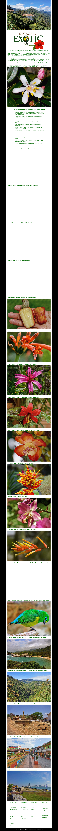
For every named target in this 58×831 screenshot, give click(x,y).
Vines (11, 821)
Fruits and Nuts (13, 807)
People (32, 807)
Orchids (11, 811)
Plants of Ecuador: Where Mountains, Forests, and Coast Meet (22, 185)
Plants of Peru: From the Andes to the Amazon (18, 260)
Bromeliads (12, 823)
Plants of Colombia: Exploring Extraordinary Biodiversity (21, 148)
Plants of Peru (44, 817)
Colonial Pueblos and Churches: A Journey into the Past (21, 703)
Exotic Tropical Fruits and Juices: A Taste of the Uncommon (21, 297)
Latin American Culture (25, 811)
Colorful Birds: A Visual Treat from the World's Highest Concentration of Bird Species (28, 600)
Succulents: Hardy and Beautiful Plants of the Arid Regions (21, 529)
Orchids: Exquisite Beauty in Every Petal (17, 496)
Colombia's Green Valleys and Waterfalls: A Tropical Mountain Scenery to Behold (27, 670)
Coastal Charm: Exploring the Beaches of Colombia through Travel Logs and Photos (27, 637)
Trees (11, 818)
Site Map (32, 814)
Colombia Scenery (24, 807)
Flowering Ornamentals (14, 804)
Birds (32, 804)
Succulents (12, 816)
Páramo (22, 816)
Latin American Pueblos (25, 814)
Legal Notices (21, 829)
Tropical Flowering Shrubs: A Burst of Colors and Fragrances (22, 364)
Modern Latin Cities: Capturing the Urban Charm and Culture (22, 769)
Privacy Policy (17, 829)
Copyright (26, 829)
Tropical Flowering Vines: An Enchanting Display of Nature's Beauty (23, 397)
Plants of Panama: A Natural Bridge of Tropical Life (19, 222)
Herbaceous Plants (13, 809)
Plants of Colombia (45, 810)
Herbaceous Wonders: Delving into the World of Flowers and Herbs (23, 331)
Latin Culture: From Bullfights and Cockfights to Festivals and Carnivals (24, 736)
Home (32, 816)
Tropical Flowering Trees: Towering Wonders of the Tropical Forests (23, 430)
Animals (32, 811)
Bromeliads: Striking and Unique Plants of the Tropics (20, 463)
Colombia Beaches (24, 804)
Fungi (11, 825)
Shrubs (11, 814)
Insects (32, 809)
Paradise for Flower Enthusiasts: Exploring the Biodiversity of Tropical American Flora (28, 562)
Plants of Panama (45, 815)
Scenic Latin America (24, 818)
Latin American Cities (24, 809)
